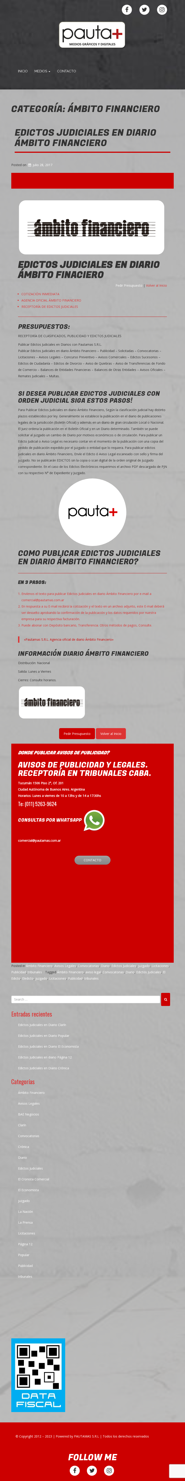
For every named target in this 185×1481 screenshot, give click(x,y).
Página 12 (25, 1244)
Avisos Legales (65, 966)
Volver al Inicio (156, 285)
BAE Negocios (28, 1114)
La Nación (25, 1211)
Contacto (66, 71)
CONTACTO (92, 860)
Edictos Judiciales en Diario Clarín (42, 1025)
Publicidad (18, 972)
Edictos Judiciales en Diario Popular (43, 1035)
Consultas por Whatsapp (50, 820)
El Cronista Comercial (33, 1179)
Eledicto (28, 978)
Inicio (23, 71)
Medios (41, 71)
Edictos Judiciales (123, 966)
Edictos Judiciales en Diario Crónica (43, 1068)
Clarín (22, 1125)
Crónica (23, 1147)
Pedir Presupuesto (129, 285)
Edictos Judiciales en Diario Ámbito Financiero (85, 138)
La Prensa (25, 1222)
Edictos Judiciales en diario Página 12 (45, 1057)
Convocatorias (88, 966)
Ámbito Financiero (39, 966)
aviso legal (93, 972)
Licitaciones (160, 966)
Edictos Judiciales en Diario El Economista (48, 1046)
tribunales (35, 972)
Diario (105, 966)
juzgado (144, 966)
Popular (23, 1255)
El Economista (28, 1190)
